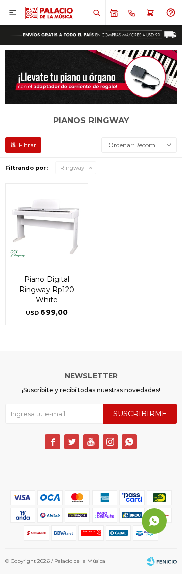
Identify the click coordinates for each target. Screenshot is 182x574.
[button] (96, 12)
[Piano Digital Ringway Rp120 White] (46, 225)
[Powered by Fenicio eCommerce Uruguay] (162, 561)
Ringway (72, 167)
